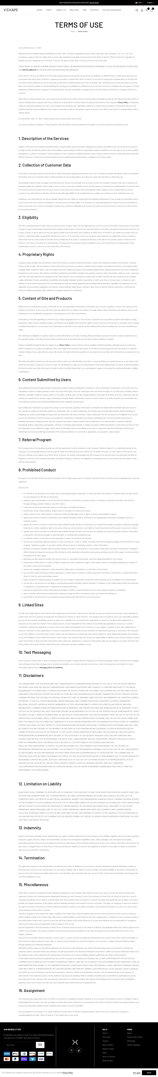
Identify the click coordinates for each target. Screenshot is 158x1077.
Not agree (137, 1073)
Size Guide (106, 1037)
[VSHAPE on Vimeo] (78, 1050)
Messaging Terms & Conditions (51, 667)
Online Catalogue (133, 1045)
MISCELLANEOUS (29, 70)
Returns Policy (107, 1045)
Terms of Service (108, 1057)
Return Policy (64, 345)
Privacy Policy (123, 102)
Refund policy (107, 1061)
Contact (105, 1041)
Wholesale (131, 1041)
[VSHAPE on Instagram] (71, 1050)
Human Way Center (134, 1037)
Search (105, 1033)
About (129, 1033)
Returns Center (108, 1049)
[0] (147, 10)
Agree (149, 1073)
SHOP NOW (94, 3)
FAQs (104, 1053)
